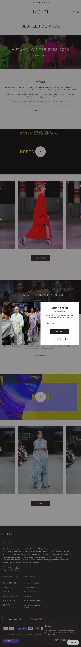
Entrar (59, 331)
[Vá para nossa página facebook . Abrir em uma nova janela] (54, 339)
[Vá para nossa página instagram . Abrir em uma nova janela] (59, 339)
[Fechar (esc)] (75, 305)
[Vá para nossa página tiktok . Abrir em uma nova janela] (65, 339)
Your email (50, 323)
